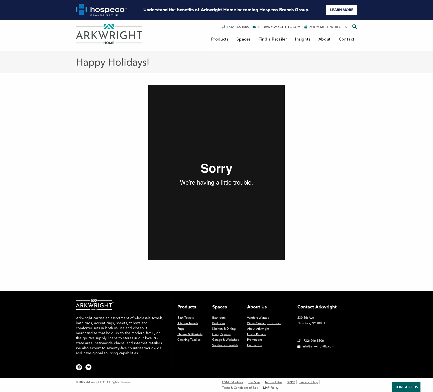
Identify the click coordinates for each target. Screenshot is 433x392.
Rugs (180, 328)
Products (220, 39)
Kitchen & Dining (224, 328)
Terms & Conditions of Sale (240, 387)
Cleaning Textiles (188, 339)
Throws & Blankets (189, 334)
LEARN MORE (341, 10)
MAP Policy (270, 387)
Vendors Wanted (258, 317)
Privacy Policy (308, 382)
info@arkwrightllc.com (279, 27)
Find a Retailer (273, 39)
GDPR (291, 382)
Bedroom (218, 323)
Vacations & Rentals (225, 345)
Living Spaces (221, 334)
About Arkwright (258, 328)
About (324, 39)
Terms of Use (273, 382)
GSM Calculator (232, 382)
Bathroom (219, 317)
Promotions (254, 339)
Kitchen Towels (187, 323)
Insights (302, 39)
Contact (347, 39)
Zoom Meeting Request (329, 27)
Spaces (244, 39)
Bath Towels (185, 317)
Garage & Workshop (225, 339)
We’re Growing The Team (264, 323)
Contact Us (254, 345)
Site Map (254, 382)
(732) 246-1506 (238, 27)
